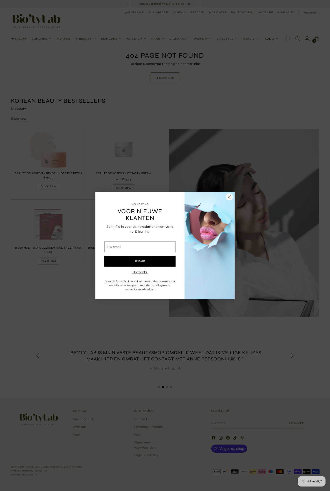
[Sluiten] (229, 196)
